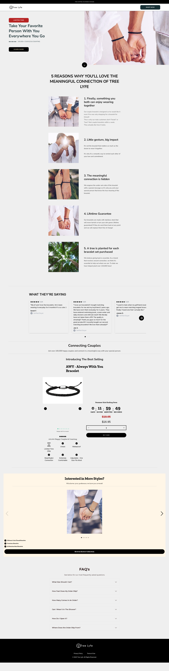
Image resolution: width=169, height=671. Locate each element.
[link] (150, 7)
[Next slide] (141, 318)
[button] (106, 419)
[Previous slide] (45, 408)
